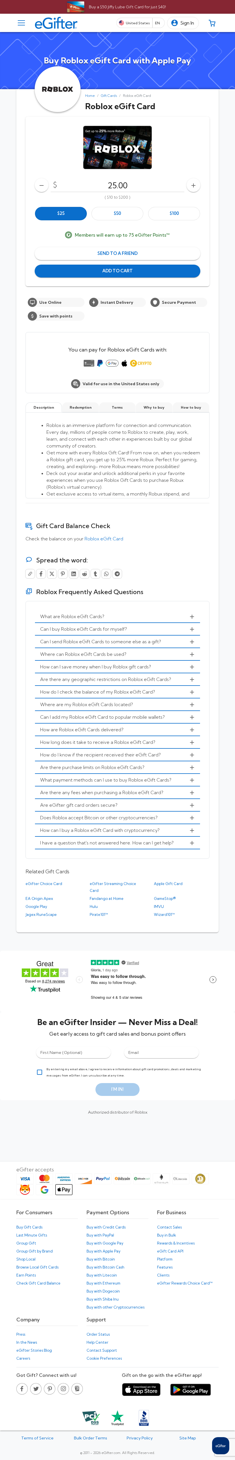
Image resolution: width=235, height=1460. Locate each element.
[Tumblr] (95, 573)
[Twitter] (51, 573)
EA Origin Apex (39, 898)
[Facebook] (41, 573)
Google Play (36, 906)
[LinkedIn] (73, 573)
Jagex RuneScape (41, 914)
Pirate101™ (99, 914)
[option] (61, 213)
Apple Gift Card (168, 883)
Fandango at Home (107, 898)
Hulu (94, 906)
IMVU (159, 906)
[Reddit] (84, 573)
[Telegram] (117, 573)
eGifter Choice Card (44, 883)
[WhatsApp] (106, 573)
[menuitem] (117, 616)
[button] (183, 23)
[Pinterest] (62, 573)
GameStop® (165, 898)
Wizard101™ (164, 914)
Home (90, 95)
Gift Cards (109, 95)
